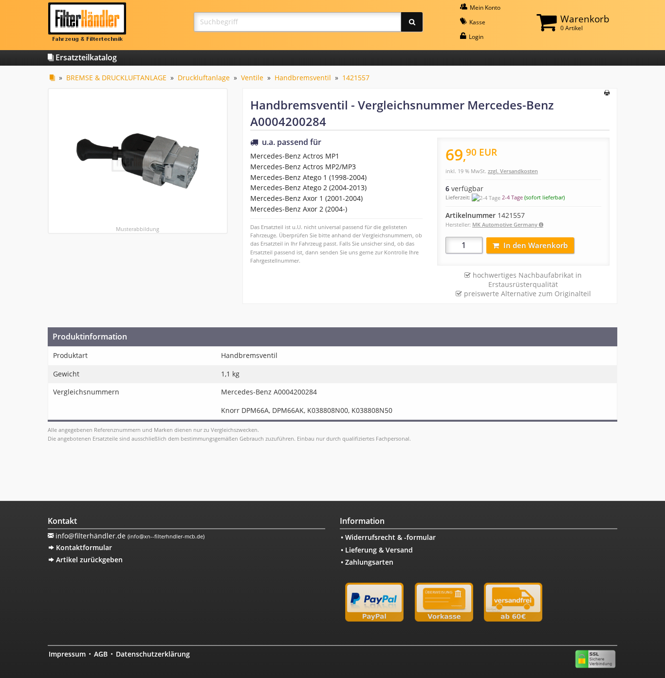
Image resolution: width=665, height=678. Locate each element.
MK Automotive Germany (505, 224)
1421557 (355, 77)
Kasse (476, 22)
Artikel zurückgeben (88, 559)
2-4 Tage (512, 197)
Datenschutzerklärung (153, 654)
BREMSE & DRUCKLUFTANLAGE (116, 77)
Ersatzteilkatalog (85, 57)
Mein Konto (484, 7)
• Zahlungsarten (367, 562)
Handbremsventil (303, 77)
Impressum (67, 654)
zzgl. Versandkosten (513, 171)
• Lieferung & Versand (377, 549)
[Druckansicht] (607, 93)
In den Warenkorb (535, 245)
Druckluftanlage (204, 77)
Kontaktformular (83, 547)
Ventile (252, 77)
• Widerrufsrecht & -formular (388, 537)
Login (475, 37)
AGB (101, 654)
